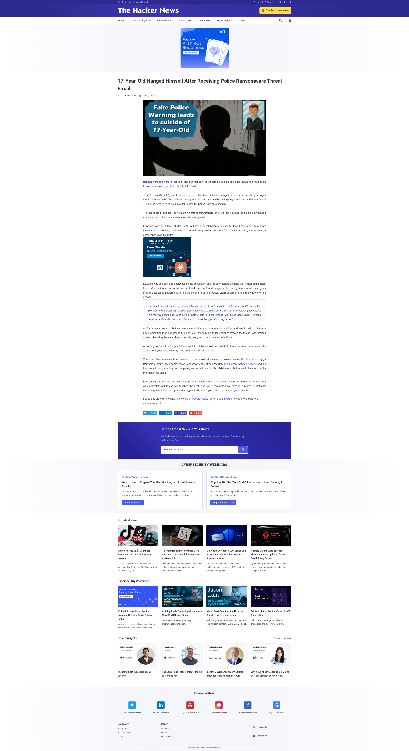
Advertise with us (125, 732)
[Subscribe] (243, 449)
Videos (277, 638)
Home (121, 20)
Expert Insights (225, 20)
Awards (243, 20)
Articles (287, 638)
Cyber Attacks (186, 20)
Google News (199, 398)
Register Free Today (223, 502)
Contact (121, 736)
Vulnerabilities (165, 20)
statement (217, 314)
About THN (122, 728)
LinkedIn (227, 398)
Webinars (205, 20)
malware (156, 181)
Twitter (212, 398)
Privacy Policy (167, 736)
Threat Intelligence (140, 20)
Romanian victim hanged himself (237, 364)
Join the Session (132, 502)
